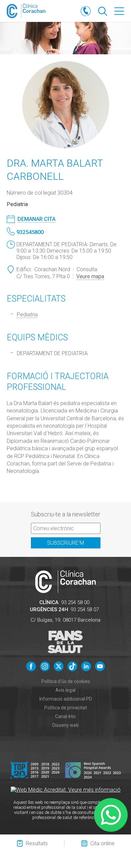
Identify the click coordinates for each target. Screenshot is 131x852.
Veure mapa (90, 276)
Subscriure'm (65, 543)
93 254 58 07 (85, 609)
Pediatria (27, 314)
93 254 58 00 (75, 602)
